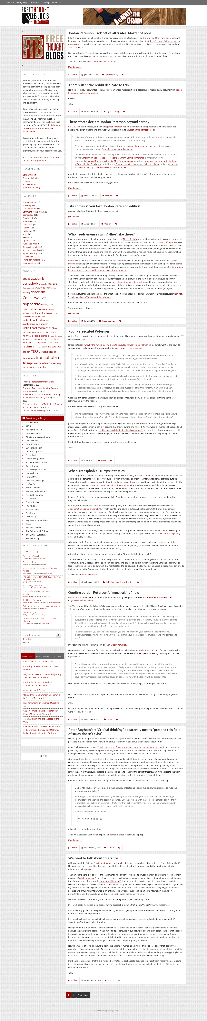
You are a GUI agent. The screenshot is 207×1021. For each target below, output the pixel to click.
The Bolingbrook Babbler (37, 531)
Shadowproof (38, 128)
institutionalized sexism (35, 324)
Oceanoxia (31, 498)
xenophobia (40, 367)
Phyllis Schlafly (130, 239)
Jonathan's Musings (35, 480)
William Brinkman (55, 602)
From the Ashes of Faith (37, 462)
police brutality (51, 339)
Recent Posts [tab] (28, 656)
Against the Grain (34, 429)
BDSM (50, 284)
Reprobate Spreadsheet (37, 520)
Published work (30, 243)
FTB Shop (45, 2)
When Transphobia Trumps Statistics (96, 471)
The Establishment (89, 574)
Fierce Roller (32, 455)
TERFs (35, 351)
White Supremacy (52, 363)
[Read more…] (75, 67)
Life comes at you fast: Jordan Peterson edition (104, 206)
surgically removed (117, 644)
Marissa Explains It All (36, 491)
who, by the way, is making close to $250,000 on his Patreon (116, 345)
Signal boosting (30, 253)
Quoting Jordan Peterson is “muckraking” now (103, 592)
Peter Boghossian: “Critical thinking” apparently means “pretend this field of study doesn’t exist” (124, 732)
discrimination (32, 309)
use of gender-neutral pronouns (118, 149)
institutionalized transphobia (40, 328)
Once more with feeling (34, 410)
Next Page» (83, 995)
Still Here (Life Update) (33, 600)
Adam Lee (47, 596)
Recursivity (31, 516)
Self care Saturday (31, 250)
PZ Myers (43, 565)
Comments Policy (31, 178)
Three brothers (30, 562)
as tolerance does (87, 878)
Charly (39, 582)
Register (27, 639)
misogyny (36, 339)
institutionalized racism (36, 320)
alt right (44, 284)
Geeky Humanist (33, 466)
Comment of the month (34, 211)
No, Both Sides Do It (147, 650)
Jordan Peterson (40, 335)
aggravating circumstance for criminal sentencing (110, 485)
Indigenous (52, 313)
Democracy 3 (29, 215)
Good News (28, 221)
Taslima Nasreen (34, 527)
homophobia (41, 313)
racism (27, 346)
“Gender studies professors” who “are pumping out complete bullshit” (130, 747)
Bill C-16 (56, 284)
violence (37, 363)
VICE (45, 125)
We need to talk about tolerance (93, 858)
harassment (27, 313)
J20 (48, 332)
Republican (37, 347)
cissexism (38, 292)
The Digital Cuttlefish (36, 534)
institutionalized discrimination (34, 316)
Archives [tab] (57, 656)
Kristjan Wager (45, 623)
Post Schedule (29, 184)
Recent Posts (57, 2)
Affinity (29, 426)
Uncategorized (29, 263)
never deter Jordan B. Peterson (101, 61)
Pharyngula (31, 505)
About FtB (9, 2)
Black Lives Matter (29, 288)
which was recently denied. (129, 348)
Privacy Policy (21, 2)
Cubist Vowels (32, 444)
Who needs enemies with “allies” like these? (101, 234)
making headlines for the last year (148, 146)
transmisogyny (29, 358)
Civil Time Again (30, 612)
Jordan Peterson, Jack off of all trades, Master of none (110, 33)
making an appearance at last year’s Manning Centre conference (113, 157)
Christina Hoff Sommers (165, 242)
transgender (48, 352)
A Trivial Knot (32, 422)
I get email (28, 231)
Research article (30, 247)
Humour (26, 227)
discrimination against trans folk (83, 509)
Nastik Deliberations (35, 495)
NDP (42, 339)
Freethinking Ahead (35, 458)
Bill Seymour (32, 440)
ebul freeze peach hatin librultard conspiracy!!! (121, 430)
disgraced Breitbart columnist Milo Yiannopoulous (109, 161)
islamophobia (42, 332)
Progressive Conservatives (47, 342)
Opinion (26, 240)
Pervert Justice (32, 502)
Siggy (43, 558)
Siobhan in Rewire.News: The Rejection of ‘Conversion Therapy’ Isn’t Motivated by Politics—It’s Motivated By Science (41, 729)
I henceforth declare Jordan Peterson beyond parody (108, 122)
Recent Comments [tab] (44, 656)
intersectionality (29, 332)
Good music (28, 218)
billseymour (44, 615)
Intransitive (31, 476)
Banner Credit (29, 174)
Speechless (28, 256)
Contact (26, 181)
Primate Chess (32, 509)
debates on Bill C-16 (144, 475)
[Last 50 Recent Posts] (30, 552)
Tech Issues (34, 2)
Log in (26, 642)
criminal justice (46, 304)
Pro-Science (31, 513)
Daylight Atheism (34, 447)
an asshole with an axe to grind (127, 282)
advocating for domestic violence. (142, 129)
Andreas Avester (33, 433)
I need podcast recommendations (38, 381)
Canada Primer (30, 208)
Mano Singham (33, 487)
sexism (26, 351)
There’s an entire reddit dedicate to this (98, 85)
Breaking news (29, 205)
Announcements (30, 202)
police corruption (29, 342)
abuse (26, 279)
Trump (27, 363)
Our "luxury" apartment (33, 556)
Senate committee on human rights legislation (137, 164)
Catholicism (42, 287)
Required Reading (31, 187)
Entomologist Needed (33, 585)
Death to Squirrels (34, 451)
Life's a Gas (31, 484)
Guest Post (28, 224)
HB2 (33, 313)
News (25, 237)
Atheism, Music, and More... (39, 437)
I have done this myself (110, 881)
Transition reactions (32, 259)
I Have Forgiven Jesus (36, 469)
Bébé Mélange (44, 588)
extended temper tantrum (108, 863)
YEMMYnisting (32, 538)
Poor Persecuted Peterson (88, 331)
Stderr (29, 524)
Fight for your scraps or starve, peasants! (41, 606)
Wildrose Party (28, 367)
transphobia (47, 357)
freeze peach (47, 309)
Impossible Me (33, 473)
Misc (25, 234)
